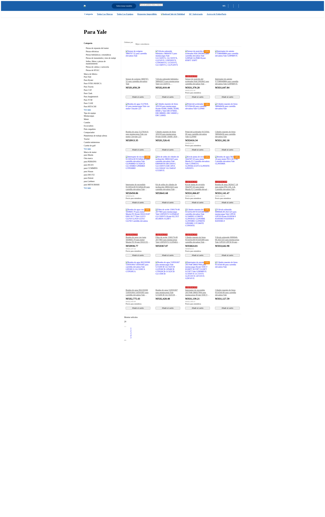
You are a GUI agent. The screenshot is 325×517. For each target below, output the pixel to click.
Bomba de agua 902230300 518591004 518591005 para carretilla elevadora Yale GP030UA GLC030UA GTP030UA (137, 292)
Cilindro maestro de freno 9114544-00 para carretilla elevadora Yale (225, 292)
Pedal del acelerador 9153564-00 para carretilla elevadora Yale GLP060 (197, 134)
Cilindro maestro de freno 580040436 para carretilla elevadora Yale (225, 134)
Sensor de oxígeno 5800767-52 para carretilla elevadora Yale (137, 81)
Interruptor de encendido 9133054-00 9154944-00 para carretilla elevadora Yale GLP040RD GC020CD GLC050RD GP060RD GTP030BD (138, 187)
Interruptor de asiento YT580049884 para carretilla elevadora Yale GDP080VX (226, 81)
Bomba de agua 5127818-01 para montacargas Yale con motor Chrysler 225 (137, 134)
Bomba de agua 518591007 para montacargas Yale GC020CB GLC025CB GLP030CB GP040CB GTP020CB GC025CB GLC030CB (167, 292)
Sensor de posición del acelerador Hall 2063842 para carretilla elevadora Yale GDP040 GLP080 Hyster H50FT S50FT (197, 81)
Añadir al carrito (138, 97)
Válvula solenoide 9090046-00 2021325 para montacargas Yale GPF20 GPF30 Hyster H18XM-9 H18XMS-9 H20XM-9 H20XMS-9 (227, 239)
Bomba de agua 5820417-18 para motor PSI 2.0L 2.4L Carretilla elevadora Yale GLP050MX (226, 187)
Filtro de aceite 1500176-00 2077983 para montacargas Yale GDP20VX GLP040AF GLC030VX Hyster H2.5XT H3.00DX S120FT (167, 239)
